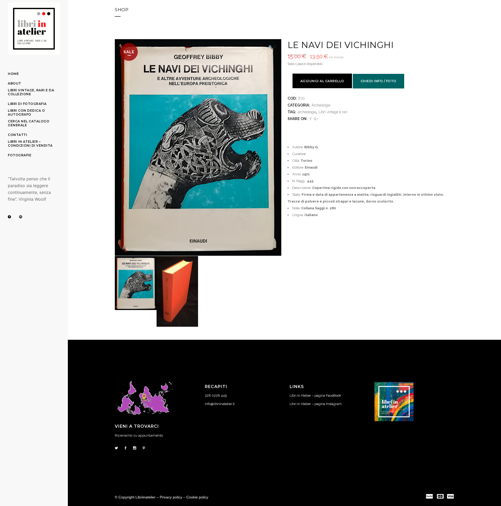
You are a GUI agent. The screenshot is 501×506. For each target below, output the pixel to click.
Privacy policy (171, 497)
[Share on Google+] (316, 119)
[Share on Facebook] (310, 119)
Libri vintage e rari (333, 112)
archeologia (307, 112)
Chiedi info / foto (378, 81)
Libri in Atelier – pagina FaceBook (315, 395)
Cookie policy (197, 497)
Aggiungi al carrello (322, 81)
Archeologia (321, 105)
